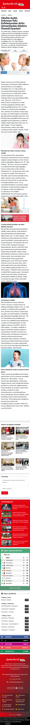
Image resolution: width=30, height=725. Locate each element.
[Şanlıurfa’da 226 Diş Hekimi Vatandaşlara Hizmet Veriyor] (22, 462)
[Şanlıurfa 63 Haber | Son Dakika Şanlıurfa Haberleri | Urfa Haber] (12, 3)
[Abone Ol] (28, 72)
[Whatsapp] (19, 688)
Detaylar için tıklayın (15, 588)
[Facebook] (8, 688)
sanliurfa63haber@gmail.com (16, 682)
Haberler (3, 15)
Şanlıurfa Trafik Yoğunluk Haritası (20, 700)
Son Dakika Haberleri (9, 709)
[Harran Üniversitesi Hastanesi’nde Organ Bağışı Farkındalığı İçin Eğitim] (7, 462)
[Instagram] (13, 688)
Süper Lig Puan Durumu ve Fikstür (6, 705)
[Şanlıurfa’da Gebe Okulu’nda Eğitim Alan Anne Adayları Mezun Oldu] (22, 430)
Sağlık (10, 15)
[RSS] (22, 688)
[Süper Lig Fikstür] (28, 593)
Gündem (4, 11)
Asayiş (15, 11)
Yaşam (21, 11)
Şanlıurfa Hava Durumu (20, 696)
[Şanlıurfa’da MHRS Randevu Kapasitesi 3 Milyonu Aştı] (22, 445)
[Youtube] (16, 688)
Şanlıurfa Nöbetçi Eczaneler (7, 696)
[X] (11, 688)
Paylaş (4, 72)
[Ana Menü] (4, 7)
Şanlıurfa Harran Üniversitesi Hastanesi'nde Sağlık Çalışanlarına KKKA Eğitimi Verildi (7, 453)
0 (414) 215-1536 (16, 679)
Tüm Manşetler (21, 704)
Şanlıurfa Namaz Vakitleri (7, 700)
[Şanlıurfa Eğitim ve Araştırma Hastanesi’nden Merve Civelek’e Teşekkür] (7, 430)
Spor (9, 11)
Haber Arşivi (21, 709)
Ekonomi (27, 11)
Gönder (4, 493)
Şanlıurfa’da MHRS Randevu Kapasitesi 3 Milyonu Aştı (21, 452)
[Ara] (2, 7)
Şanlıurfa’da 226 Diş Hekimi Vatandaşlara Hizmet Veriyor (21, 468)
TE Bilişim (19, 714)
